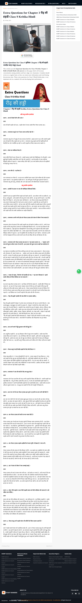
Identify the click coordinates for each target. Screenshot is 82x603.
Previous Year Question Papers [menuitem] (56, 556)
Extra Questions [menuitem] (53, 3)
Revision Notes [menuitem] (40, 3)
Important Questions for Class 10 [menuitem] (40, 562)
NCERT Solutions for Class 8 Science (65, 34)
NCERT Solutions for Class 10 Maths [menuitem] (9, 558)
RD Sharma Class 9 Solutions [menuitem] (23, 560)
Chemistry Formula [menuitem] (37, 560)
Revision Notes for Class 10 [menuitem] (70, 558)
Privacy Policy (13, 600)
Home (4, 8)
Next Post (49, 546)
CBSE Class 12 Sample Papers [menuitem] (55, 567)
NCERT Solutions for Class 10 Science (65, 22)
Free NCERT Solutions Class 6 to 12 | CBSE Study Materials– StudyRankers (41, 600)
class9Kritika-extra (12, 8)
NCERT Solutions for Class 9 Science (65, 29)
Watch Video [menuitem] (72, 3)
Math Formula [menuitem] (36, 556)
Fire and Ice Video (61, 24)
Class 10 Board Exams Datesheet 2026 (66, 15)
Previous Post (6, 546)
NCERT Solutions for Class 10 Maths (65, 19)
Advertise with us (23, 600)
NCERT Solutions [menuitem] (26, 3)
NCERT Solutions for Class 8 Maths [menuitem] (9, 579)
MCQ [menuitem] (63, 3)
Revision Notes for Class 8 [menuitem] (70, 562)
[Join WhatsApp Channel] (79, 271)
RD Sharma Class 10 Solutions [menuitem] (24, 558)
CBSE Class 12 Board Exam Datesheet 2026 (67, 17)
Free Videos (59, 12)
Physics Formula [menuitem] (37, 558)
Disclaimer (5, 600)
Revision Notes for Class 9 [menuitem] (70, 560)
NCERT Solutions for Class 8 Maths (65, 31)
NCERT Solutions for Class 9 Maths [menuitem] (9, 569)
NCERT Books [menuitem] (67, 556)
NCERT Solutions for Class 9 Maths (65, 26)
